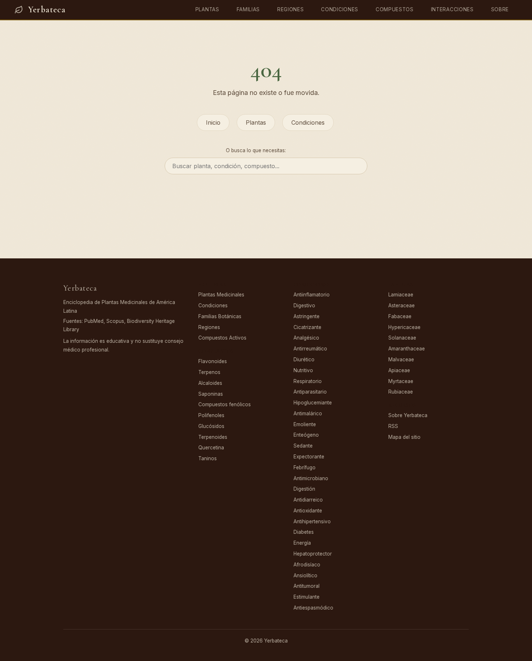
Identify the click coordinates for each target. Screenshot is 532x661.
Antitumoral (307, 586)
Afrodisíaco (307, 565)
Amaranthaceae (406, 349)
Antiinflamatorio (312, 295)
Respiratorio (308, 381)
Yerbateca (47, 9)
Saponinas (210, 394)
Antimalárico (308, 413)
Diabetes (304, 532)
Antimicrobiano (311, 478)
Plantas (207, 9)
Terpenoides (212, 437)
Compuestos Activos (222, 338)
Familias (248, 9)
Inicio (213, 122)
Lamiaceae (400, 295)
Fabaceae (399, 316)
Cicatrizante (307, 327)
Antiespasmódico (313, 608)
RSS (393, 426)
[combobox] (266, 166)
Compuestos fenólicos (224, 404)
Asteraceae (401, 305)
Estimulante (307, 597)
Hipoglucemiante (313, 403)
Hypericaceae (404, 327)
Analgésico (306, 338)
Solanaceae (402, 338)
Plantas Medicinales (221, 295)
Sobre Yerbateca (407, 415)
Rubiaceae (400, 392)
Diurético (304, 359)
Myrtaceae (400, 381)
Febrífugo (305, 467)
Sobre (500, 9)
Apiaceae (399, 370)
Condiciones (339, 9)
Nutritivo (303, 370)
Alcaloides (210, 383)
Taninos (207, 458)
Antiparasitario (310, 392)
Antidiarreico (308, 500)
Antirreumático (310, 349)
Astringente (307, 316)
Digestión (304, 489)
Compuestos (395, 9)
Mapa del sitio (404, 437)
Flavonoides (212, 361)
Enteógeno (306, 435)
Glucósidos (211, 426)
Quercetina (211, 447)
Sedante (303, 446)
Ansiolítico (305, 575)
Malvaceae (401, 359)
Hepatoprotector (313, 554)
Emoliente (305, 424)
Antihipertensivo (312, 521)
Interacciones (452, 9)
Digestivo (304, 305)
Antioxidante (308, 511)
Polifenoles (211, 415)
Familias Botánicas (219, 316)
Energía (302, 543)
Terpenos (209, 372)
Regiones (290, 9)
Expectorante (309, 457)
